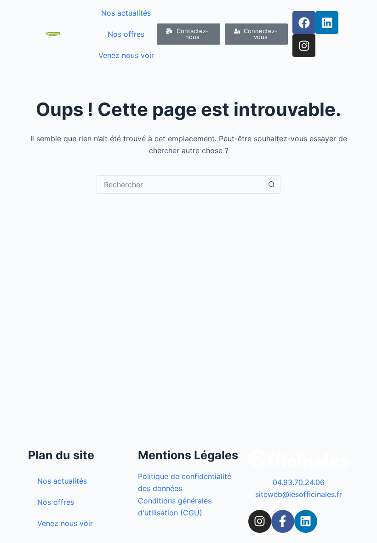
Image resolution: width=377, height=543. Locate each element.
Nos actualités (126, 12)
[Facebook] (303, 22)
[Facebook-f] (282, 521)
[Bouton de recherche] (271, 184)
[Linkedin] (326, 22)
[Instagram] (303, 45)
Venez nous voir (126, 55)
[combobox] (180, 184)
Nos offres (126, 34)
